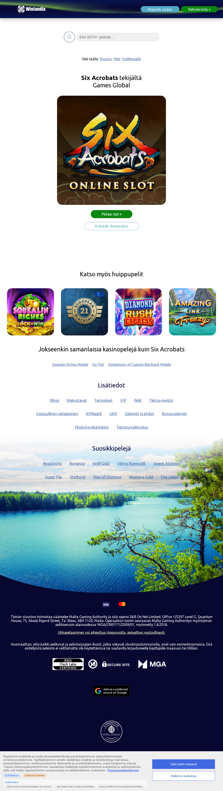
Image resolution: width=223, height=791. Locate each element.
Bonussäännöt (174, 414)
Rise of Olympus (107, 477)
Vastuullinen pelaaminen (57, 414)
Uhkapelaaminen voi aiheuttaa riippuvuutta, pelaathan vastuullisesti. (111, 632)
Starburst (78, 477)
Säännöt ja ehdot (139, 414)
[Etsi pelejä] (69, 37)
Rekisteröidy (198, 9)
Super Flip (53, 477)
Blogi (54, 400)
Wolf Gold (101, 463)
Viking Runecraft (131, 463)
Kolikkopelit (131, 59)
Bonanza (77, 463)
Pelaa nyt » (111, 214)
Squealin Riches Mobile (70, 364)
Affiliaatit (94, 414)
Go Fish (98, 364)
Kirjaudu (160, 9)
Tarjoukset (103, 400)
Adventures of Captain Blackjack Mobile (139, 364)
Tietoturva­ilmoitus (132, 427)
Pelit (117, 59)
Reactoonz (52, 463)
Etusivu (106, 59)
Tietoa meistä (161, 400)
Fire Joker (169, 477)
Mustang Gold (141, 477)
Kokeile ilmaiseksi (111, 226)
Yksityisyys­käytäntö (92, 427)
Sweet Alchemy (166, 463)
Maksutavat (77, 400)
